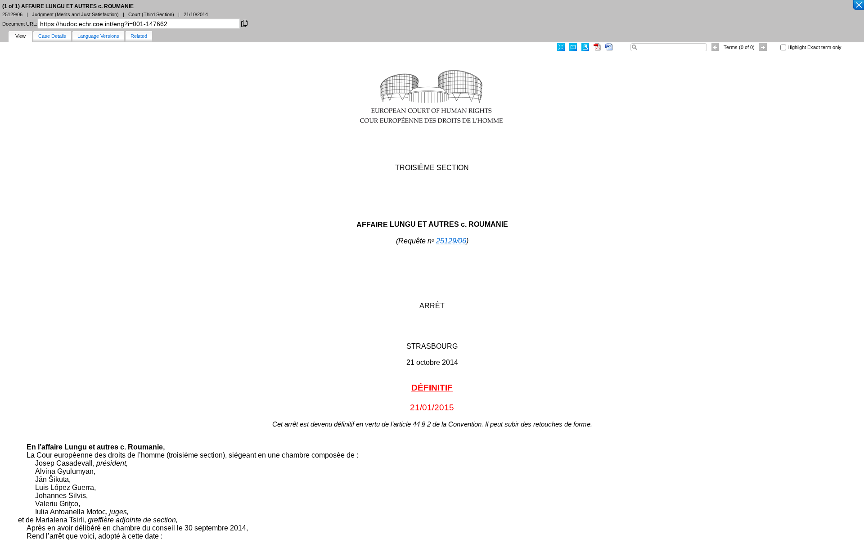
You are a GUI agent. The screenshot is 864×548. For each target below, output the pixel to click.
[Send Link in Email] (573, 47)
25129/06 (451, 241)
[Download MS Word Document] (608, 47)
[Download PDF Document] (597, 47)
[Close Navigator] (858, 5)
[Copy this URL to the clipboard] (244, 22)
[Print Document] (585, 47)
